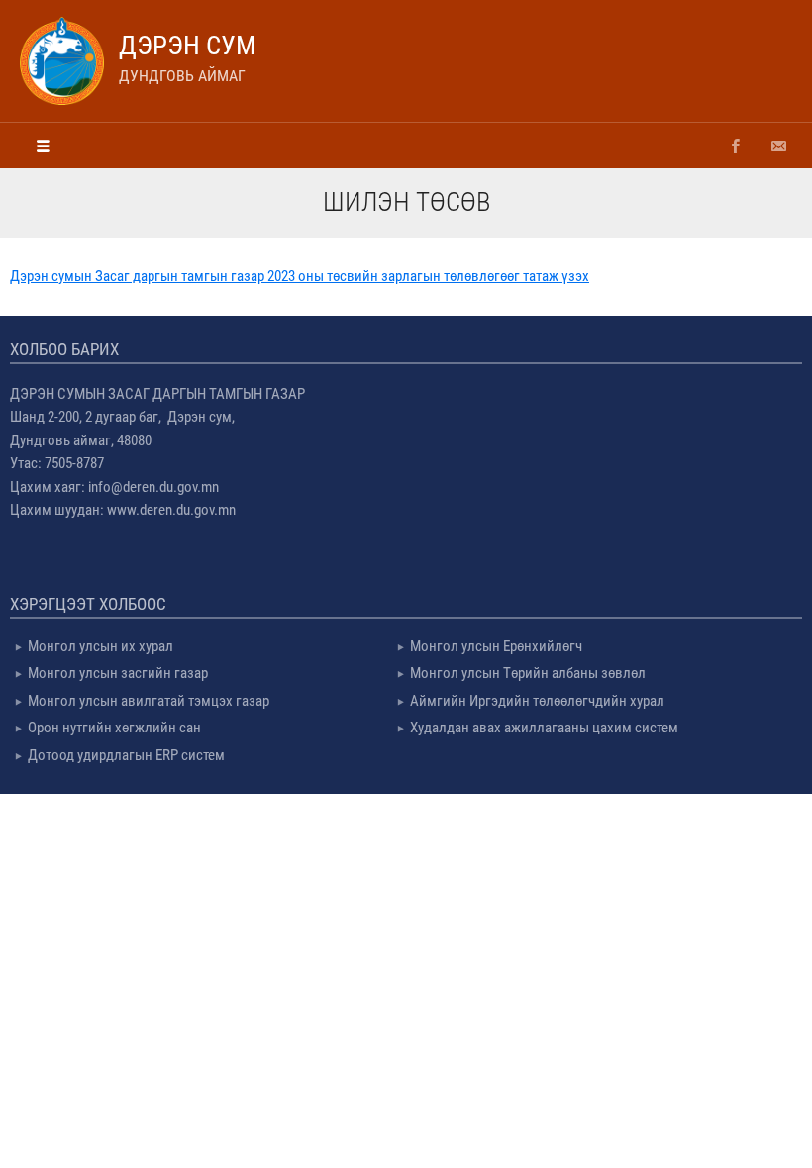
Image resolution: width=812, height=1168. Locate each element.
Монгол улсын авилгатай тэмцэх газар (148, 701)
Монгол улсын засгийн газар (118, 673)
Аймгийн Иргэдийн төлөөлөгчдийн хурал (537, 701)
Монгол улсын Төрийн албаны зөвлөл (528, 673)
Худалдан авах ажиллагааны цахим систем (544, 727)
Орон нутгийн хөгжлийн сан (114, 727)
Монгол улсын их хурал (100, 646)
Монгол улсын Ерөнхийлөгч (496, 646)
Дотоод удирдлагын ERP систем (126, 755)
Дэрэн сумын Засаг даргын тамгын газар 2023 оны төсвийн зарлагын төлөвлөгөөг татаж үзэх (299, 276)
